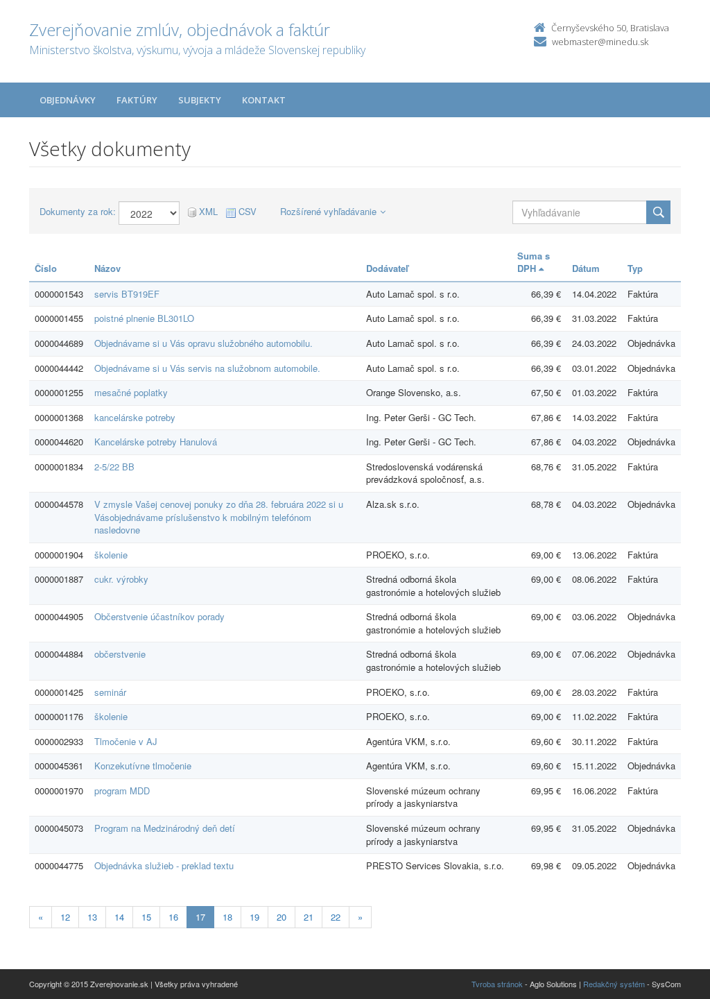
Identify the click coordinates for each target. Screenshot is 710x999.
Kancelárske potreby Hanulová (155, 441)
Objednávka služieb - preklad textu (164, 865)
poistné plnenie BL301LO (144, 318)
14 (119, 916)
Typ (635, 268)
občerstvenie (120, 653)
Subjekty (199, 100)
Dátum (586, 268)
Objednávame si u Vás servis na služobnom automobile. (207, 368)
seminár (110, 692)
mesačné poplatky (131, 392)
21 (308, 916)
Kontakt (264, 100)
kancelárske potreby (134, 417)
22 (335, 916)
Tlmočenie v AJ (125, 741)
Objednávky (68, 100)
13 (92, 916)
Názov (107, 268)
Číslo (46, 268)
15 (146, 916)
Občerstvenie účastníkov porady (159, 616)
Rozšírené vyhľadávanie (328, 211)
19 (254, 916)
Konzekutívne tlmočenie (142, 765)
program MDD (122, 790)
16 (173, 916)
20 (281, 916)
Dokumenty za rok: (78, 211)
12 (65, 916)
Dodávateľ (387, 268)
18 (227, 916)
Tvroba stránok (497, 983)
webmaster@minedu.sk (600, 41)
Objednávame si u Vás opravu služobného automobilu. (203, 343)
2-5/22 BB (114, 466)
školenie (111, 554)
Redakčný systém (614, 983)
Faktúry (136, 100)
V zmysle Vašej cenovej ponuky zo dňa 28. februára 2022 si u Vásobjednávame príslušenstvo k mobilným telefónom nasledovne (218, 516)
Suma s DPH (533, 262)
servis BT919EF (126, 293)
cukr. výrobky (121, 579)
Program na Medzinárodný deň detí (164, 828)
